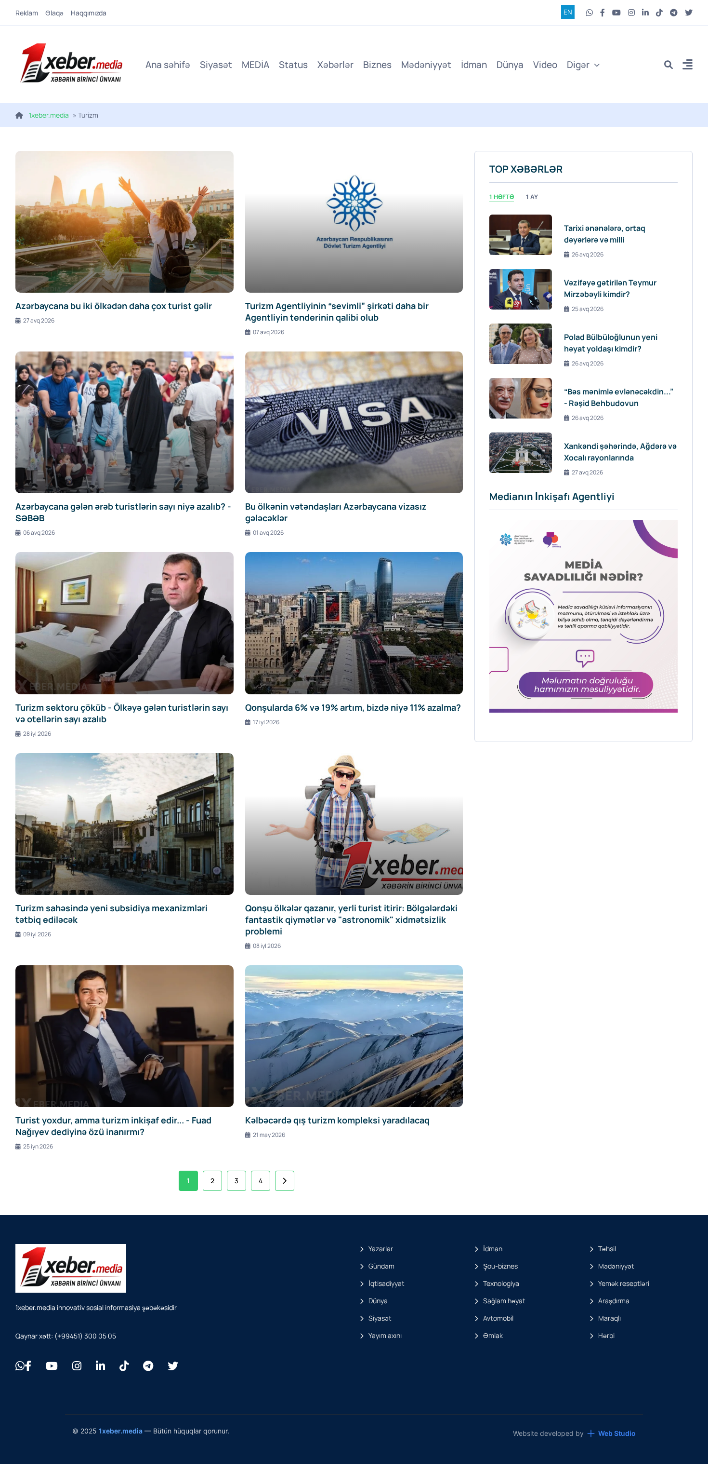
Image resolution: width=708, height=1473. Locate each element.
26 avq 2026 (587, 254)
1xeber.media (49, 115)
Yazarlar (380, 1248)
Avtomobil (498, 1318)
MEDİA (255, 64)
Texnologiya (501, 1283)
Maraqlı (609, 1318)
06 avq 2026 (39, 532)
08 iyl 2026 (267, 946)
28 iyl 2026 (37, 734)
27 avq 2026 (38, 320)
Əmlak (493, 1335)
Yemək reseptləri (623, 1283)
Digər (578, 64)
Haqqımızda (88, 12)
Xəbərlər (335, 64)
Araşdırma (613, 1300)
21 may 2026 (269, 1135)
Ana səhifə (167, 64)
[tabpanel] (583, 343)
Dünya (510, 64)
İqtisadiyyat (386, 1283)
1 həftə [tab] (501, 196)
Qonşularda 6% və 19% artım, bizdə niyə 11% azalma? (353, 707)
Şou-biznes (500, 1265)
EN (568, 11)
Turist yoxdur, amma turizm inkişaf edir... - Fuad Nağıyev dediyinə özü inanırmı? (113, 1125)
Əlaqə (54, 12)
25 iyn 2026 (38, 1146)
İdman (474, 64)
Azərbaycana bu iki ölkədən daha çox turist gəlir (113, 305)
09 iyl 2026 (37, 934)
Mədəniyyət (426, 64)
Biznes (377, 64)
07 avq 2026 (268, 332)
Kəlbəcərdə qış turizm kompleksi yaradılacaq (337, 1120)
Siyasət (216, 64)
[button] (687, 65)
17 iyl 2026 (266, 722)
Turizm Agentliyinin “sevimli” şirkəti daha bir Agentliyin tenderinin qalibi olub (337, 311)
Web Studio (617, 1433)
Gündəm (381, 1265)
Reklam (26, 12)
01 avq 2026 (268, 532)
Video (545, 64)
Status (293, 64)
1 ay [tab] (532, 196)
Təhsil (607, 1248)
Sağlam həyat (504, 1300)
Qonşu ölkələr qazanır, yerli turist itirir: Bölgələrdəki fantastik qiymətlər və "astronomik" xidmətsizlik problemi (351, 919)
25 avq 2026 (587, 309)
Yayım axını (385, 1335)
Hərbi (606, 1335)
